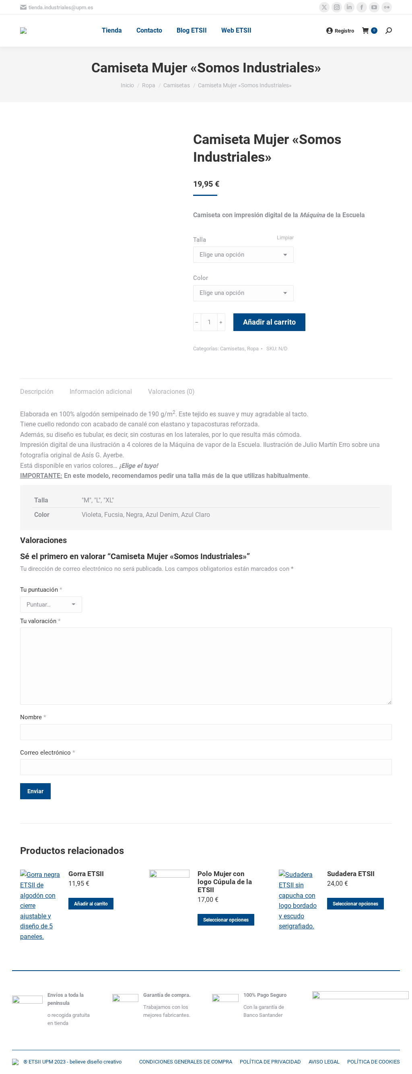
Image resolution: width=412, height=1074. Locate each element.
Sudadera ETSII (351, 874)
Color (200, 278)
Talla (199, 239)
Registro (344, 31)
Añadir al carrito (269, 322)
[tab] (37, 388)
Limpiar (285, 238)
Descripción (37, 391)
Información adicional (101, 391)
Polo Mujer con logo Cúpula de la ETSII (225, 882)
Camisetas (232, 349)
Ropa (253, 349)
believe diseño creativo (96, 1062)
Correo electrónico (47, 752)
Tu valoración (40, 621)
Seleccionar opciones (226, 920)
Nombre (33, 717)
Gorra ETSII (86, 874)
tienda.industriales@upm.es (61, 7)
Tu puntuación (41, 589)
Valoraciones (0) (171, 391)
